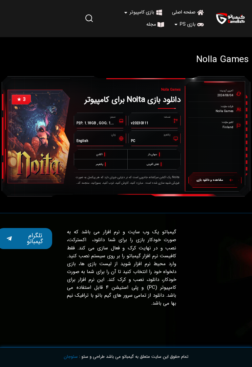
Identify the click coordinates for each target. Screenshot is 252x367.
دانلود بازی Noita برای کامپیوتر (133, 100)
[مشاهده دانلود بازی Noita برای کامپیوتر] (39, 136)
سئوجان (71, 356)
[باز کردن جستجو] (89, 18)
